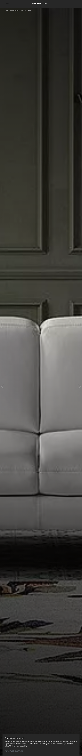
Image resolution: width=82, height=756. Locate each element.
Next (79, 386)
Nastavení (19, 751)
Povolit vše (9, 751)
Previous (2, 386)
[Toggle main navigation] (7, 4)
